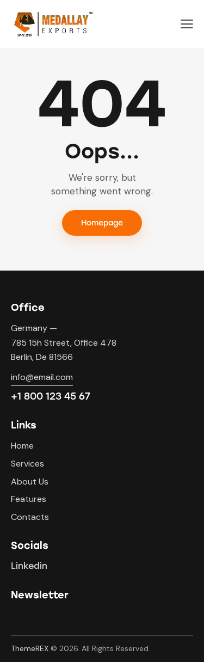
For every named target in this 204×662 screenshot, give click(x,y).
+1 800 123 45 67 (50, 396)
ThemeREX (29, 648)
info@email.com (42, 377)
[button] (187, 23)
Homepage (102, 223)
